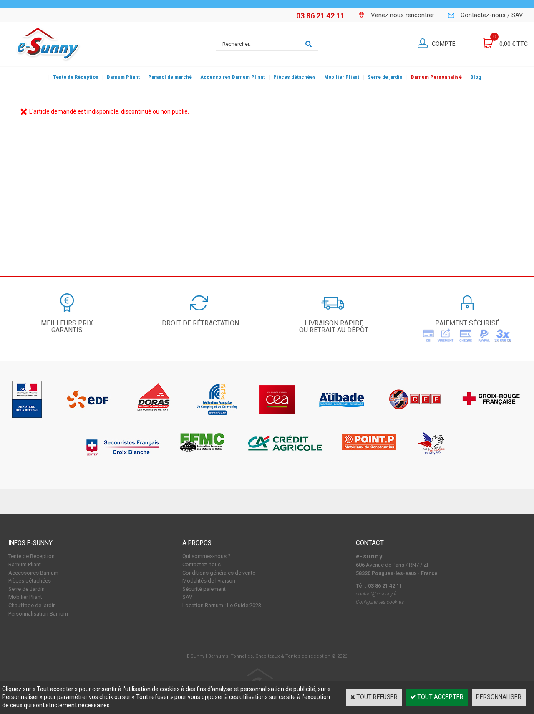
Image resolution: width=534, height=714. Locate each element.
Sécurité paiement (204, 589)
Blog (475, 77)
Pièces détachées (294, 77)
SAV (187, 597)
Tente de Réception (75, 77)
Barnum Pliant (123, 77)
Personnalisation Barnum (38, 614)
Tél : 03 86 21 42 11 (379, 586)
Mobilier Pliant (341, 77)
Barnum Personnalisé (436, 77)
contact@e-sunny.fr (376, 594)
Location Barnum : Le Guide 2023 (221, 605)
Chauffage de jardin (32, 605)
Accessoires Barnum (33, 573)
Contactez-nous (201, 564)
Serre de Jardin (26, 589)
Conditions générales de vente (218, 573)
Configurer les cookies (380, 602)
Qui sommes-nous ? (206, 556)
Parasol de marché (170, 77)
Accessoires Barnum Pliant (232, 77)
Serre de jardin (385, 77)
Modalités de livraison (208, 581)
